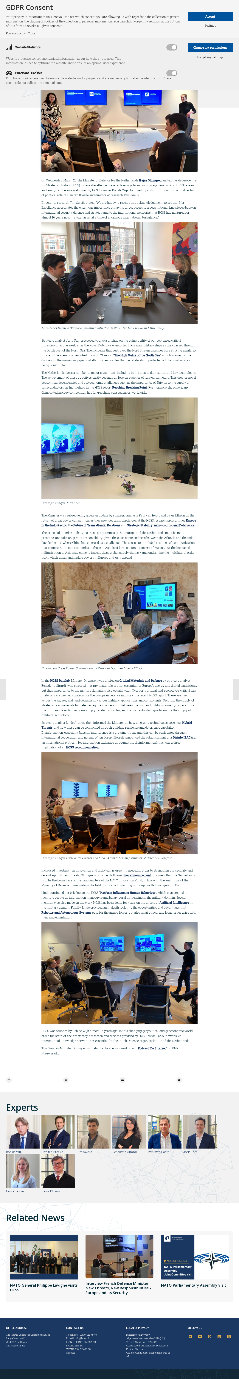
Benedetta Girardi (124, 1152)
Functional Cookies (28, 73)
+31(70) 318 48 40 (88, 1334)
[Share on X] (66, 1080)
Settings (210, 25)
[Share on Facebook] (9, 1080)
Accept (210, 16)
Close (31, 33)
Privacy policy (16, 33)
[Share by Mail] (179, 1080)
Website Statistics (27, 47)
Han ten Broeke (52, 1152)
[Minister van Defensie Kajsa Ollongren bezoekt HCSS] (236, 689)
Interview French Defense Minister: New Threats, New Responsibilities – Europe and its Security (118, 1288)
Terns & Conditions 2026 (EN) (142, 1341)
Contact (70, 1352)
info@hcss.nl (82, 1338)
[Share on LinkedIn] (122, 1080)
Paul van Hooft (158, 1152)
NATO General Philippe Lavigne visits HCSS (44, 1287)
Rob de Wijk (14, 1152)
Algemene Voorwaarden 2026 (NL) (145, 1338)
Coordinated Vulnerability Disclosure (147, 1345)
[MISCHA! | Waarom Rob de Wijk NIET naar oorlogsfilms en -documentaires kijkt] (3, 689)
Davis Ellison (50, 1191)
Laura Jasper (15, 1191)
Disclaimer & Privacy (138, 1334)
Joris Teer (190, 1152)
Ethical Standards (136, 1349)
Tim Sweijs (84, 1152)
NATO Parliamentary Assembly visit (193, 1285)
